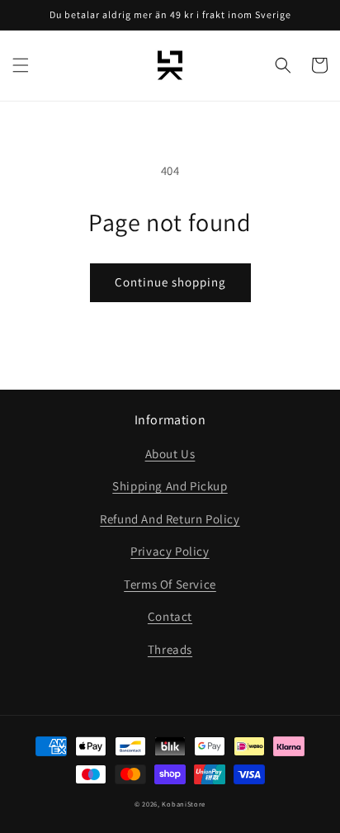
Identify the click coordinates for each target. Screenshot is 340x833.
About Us (170, 453)
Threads (170, 649)
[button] (20, 65)
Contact (170, 616)
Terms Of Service (170, 584)
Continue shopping (170, 282)
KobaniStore (183, 803)
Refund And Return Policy (169, 519)
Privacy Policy (169, 551)
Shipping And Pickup (169, 486)
